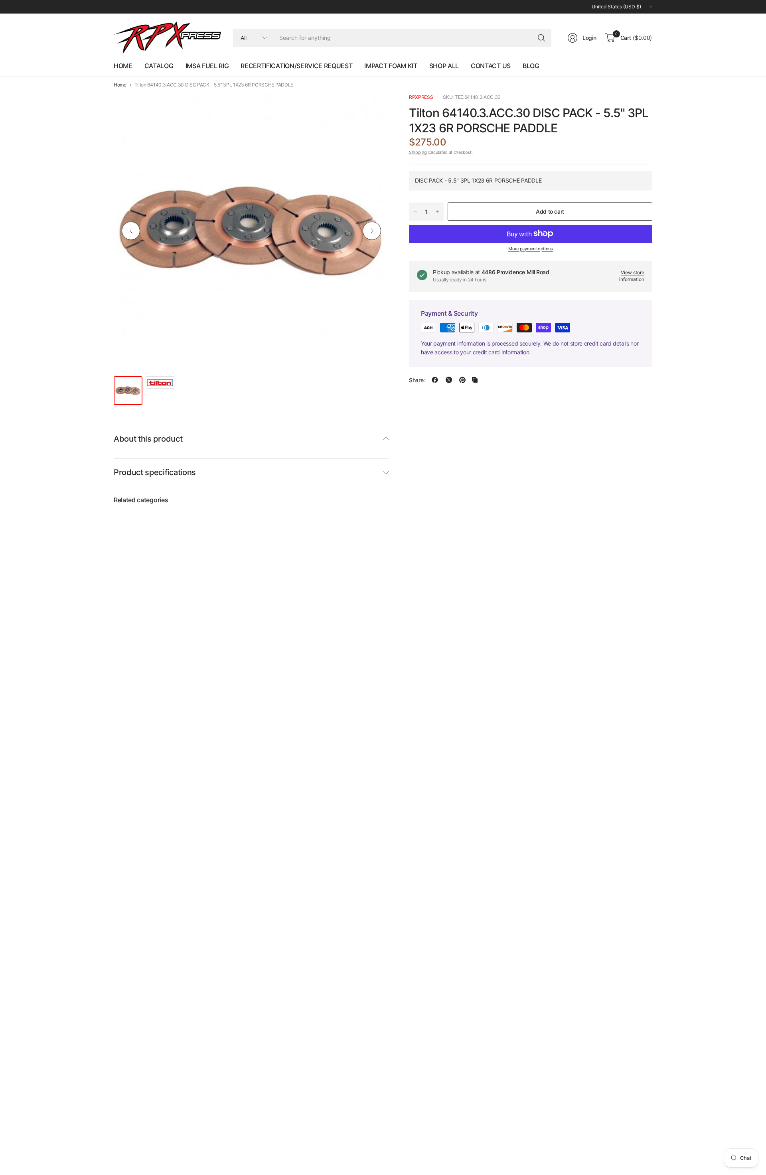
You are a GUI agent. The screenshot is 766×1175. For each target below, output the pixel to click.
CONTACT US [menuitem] (491, 66)
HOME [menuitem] (123, 66)
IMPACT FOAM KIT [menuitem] (390, 66)
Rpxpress (421, 97)
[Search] (541, 38)
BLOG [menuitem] (531, 66)
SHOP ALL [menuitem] (444, 66)
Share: (417, 380)
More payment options (530, 248)
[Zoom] (374, 108)
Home (120, 85)
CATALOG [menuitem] (159, 66)
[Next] (372, 231)
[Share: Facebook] (435, 380)
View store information (631, 275)
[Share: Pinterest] (462, 380)
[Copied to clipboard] (475, 380)
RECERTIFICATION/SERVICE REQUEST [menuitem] (296, 66)
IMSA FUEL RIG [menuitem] (207, 66)
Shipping (417, 152)
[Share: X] (449, 380)
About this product (148, 439)
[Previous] (131, 231)
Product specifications (155, 472)
